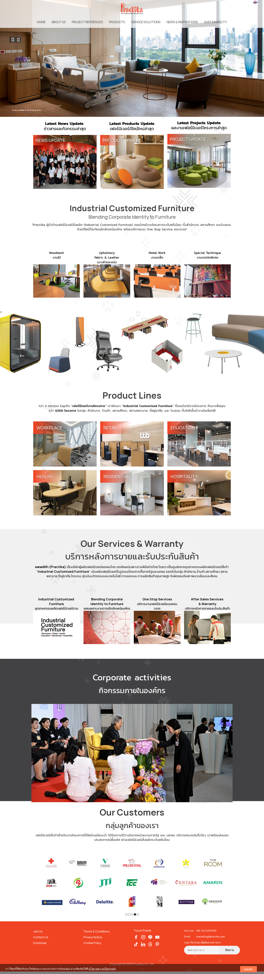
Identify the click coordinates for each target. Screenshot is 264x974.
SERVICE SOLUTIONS (146, 22)
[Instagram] (143, 937)
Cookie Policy (92, 943)
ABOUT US (59, 22)
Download (39, 943)
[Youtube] (157, 937)
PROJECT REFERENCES (87, 22)
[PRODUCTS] (132, 343)
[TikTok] (136, 944)
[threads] (150, 944)
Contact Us (40, 937)
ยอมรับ (248, 969)
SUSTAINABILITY (215, 22)
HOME (41, 22)
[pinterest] (157, 944)
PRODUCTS (117, 22)
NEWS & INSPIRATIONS (182, 22)
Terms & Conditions (97, 931)
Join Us (38, 931)
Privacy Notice (93, 937)
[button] (20, 58)
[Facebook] (136, 937)
